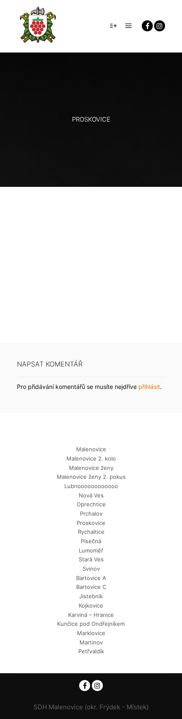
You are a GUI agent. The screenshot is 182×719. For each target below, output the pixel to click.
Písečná (91, 541)
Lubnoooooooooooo (91, 486)
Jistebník (91, 596)
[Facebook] (147, 25)
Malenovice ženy (91, 467)
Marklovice (91, 633)
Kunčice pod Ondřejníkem (91, 623)
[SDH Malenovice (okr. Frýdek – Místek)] (38, 26)
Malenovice (91, 449)
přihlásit (149, 386)
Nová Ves (91, 495)
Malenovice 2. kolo (91, 458)
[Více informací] (113, 25)
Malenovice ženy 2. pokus (91, 476)
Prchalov (91, 513)
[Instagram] (159, 25)
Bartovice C (91, 586)
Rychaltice (91, 531)
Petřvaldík (91, 651)
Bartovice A (91, 578)
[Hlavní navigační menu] (128, 25)
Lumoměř (91, 550)
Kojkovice (91, 605)
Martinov (91, 642)
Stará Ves (91, 559)
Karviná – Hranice (91, 614)
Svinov (91, 568)
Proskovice (91, 522)
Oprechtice (91, 504)
